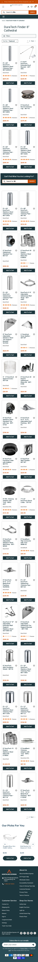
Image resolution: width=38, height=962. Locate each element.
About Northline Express (26, 873)
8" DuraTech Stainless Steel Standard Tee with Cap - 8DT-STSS (8, 421)
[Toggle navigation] (3, 17)
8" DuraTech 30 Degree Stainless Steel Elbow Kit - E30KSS (26, 254)
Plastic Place (23, 916)
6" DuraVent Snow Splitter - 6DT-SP (26, 336)
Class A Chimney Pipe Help (27, 886)
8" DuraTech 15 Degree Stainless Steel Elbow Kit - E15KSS (8, 752)
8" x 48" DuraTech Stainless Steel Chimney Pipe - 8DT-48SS (8, 108)
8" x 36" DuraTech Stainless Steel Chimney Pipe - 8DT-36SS (26, 150)
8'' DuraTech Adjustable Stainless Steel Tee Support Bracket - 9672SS (8, 338)
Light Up (21, 910)
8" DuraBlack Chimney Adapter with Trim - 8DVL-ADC (25, 752)
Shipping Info (6, 907)
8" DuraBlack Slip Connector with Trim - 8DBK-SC (26, 541)
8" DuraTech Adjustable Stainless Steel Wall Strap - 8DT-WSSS (8, 542)
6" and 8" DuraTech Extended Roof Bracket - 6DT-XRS (26, 65)
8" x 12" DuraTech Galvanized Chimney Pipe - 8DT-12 (26, 710)
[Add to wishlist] (32, 7)
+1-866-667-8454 (9, 884)
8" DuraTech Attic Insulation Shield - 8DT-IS (8, 667)
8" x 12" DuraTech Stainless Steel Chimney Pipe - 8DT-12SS (8, 710)
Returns (4, 913)
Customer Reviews (24, 889)
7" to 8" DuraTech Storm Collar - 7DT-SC (26, 500)
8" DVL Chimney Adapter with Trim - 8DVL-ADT (8, 501)
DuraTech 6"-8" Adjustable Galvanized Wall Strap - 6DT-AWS (26, 296)
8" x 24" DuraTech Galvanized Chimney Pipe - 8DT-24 (26, 583)
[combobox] (15, 12)
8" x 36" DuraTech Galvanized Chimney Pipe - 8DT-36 (8, 296)
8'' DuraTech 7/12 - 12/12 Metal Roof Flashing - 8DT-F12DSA (26, 793)
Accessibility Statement (26, 883)
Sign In (4, 916)
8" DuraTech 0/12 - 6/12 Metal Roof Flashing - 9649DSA (7, 583)
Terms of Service (24, 895)
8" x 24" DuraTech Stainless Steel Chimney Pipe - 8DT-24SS (8, 212)
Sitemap (4, 922)
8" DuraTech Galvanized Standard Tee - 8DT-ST (8, 253)
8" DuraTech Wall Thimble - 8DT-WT (26, 460)
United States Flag (24, 913)
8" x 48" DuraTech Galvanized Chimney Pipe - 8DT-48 (26, 212)
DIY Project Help (24, 876)
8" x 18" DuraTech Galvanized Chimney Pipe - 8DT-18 (8, 793)
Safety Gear (22, 904)
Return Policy (5, 910)
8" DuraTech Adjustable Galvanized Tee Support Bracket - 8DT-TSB (26, 625)
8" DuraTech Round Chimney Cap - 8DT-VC (26, 106)
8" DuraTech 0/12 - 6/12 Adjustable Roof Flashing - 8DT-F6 (26, 421)
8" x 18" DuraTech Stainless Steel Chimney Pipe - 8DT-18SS (26, 669)
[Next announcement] (36, 2)
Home (3, 20)
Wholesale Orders (24, 880)
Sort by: (5, 41)
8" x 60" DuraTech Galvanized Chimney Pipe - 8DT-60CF (8, 150)
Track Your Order (6, 926)
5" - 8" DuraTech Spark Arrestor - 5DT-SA (8, 378)
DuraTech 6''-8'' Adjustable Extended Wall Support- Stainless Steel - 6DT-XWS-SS (8, 626)
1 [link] (27, 41)
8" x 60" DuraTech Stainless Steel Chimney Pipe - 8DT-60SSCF (8, 66)
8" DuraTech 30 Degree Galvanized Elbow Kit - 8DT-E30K (26, 380)
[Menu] (3, 7)
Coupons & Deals (7, 919)
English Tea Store (24, 907)
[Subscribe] (33, 945)
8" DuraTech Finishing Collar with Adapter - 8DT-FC (8, 461)
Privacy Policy (23, 892)
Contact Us (5, 904)
